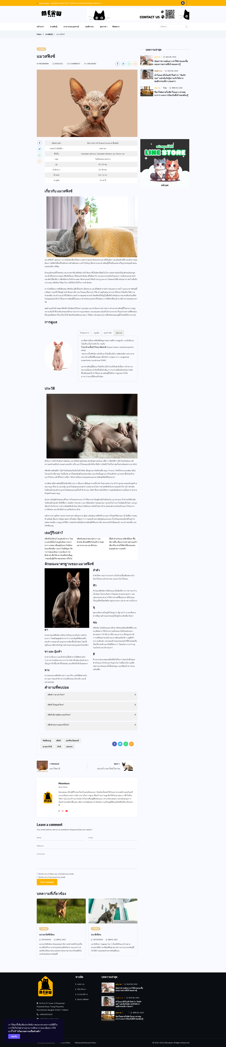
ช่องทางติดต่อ (83, 999)
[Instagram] (63, 811)
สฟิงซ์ (58, 740)
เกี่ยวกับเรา (81, 989)
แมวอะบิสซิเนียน (46, 934)
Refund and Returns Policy (85, 1043)
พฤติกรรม (89, 26)
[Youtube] (67, 811)
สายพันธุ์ (53, 26)
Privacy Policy (64, 1043)
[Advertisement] (164, 117)
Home (39, 34)
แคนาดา (102, 148)
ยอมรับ (14, 1036)
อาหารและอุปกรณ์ (71, 26)
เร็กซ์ (59, 746)
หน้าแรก (40, 26)
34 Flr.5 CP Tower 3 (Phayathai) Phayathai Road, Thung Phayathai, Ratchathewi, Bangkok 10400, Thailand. (52, 1006)
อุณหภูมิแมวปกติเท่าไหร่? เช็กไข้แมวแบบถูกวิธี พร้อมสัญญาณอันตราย (76, 3)
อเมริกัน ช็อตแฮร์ (72, 740)
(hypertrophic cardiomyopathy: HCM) (107, 349)
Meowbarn (46, 940)
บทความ (80, 984)
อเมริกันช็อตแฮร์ (113, 522)
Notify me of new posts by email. (52, 877)
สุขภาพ (103, 26)
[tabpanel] (107, 358)
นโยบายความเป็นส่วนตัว (28, 1031)
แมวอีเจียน (96, 934)
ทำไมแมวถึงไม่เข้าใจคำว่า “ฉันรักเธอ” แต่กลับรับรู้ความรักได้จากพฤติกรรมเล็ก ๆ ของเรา (170, 78)
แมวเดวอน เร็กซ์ (118, 499)
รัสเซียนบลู (49, 525)
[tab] (84, 333)
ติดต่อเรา (116, 26)
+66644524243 (45, 1014)
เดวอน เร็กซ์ (47, 746)
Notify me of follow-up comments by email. (56, 874)
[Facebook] (60, 811)
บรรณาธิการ (82, 994)
